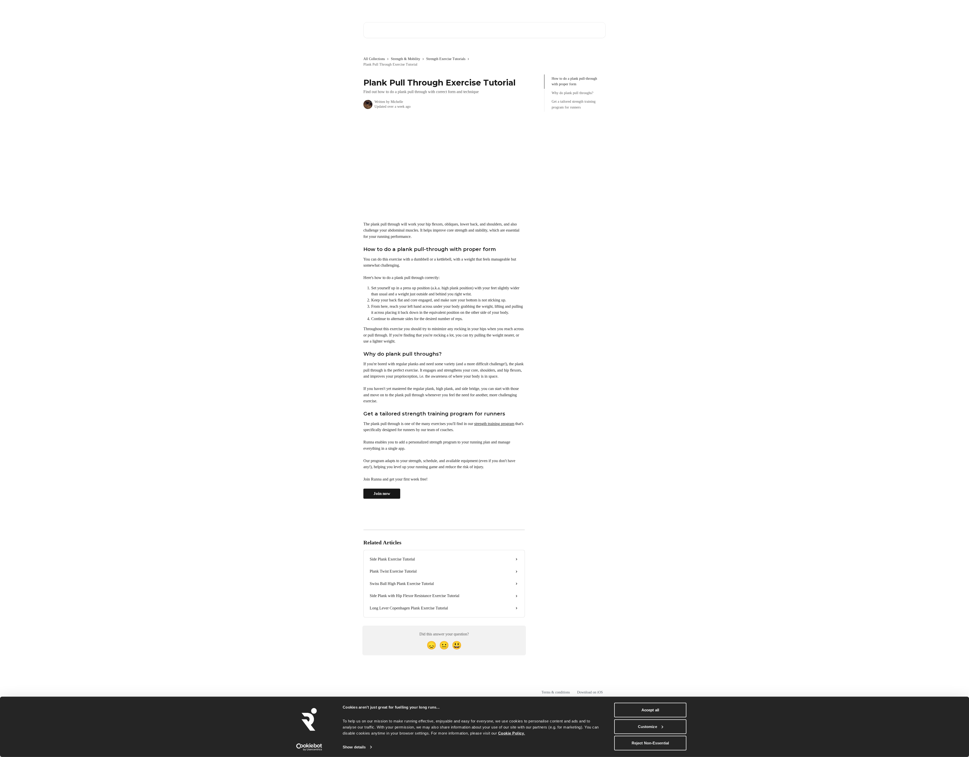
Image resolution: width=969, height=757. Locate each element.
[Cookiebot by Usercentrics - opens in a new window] (309, 747)
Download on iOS (590, 692)
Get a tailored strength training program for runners (574, 104)
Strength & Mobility (405, 59)
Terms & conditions (556, 692)
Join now (381, 493)
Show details (354, 747)
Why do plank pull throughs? (572, 93)
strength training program (494, 424)
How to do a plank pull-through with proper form (574, 81)
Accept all (650, 710)
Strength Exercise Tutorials (445, 59)
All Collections (374, 59)
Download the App (564, 8)
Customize (647, 726)
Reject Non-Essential (650, 743)
